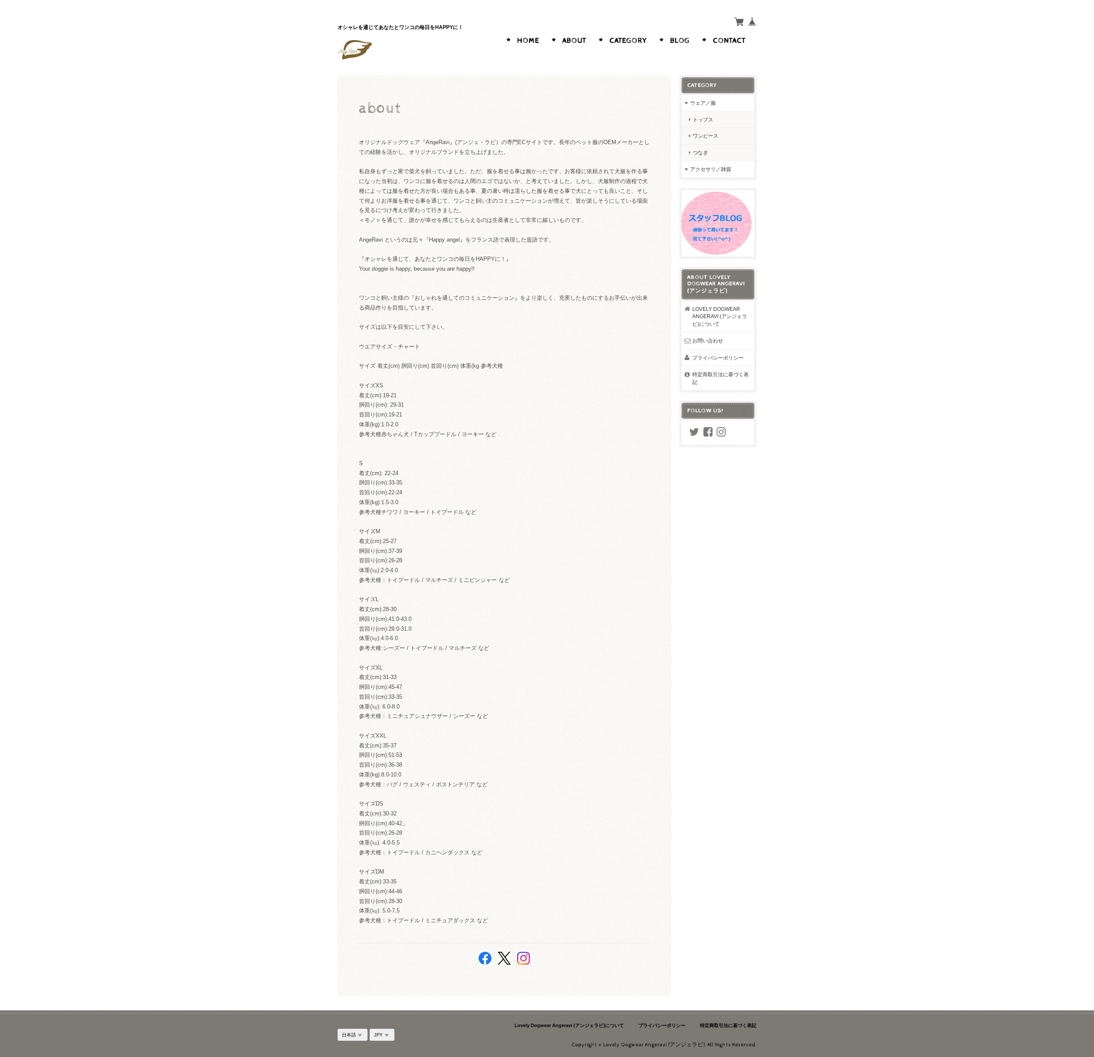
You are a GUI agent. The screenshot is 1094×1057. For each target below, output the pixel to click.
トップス (703, 119)
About (574, 40)
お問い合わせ (707, 340)
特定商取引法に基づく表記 (720, 378)
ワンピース (705, 136)
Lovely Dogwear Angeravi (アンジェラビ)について (719, 316)
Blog (680, 40)
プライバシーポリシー (718, 357)
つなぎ (700, 152)
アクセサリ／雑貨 (710, 169)
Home (528, 40)
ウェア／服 (703, 103)
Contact (729, 40)
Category (628, 40)
